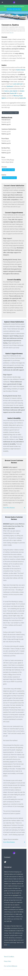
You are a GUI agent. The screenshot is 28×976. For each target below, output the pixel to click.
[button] (14, 507)
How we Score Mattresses (10, 966)
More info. (11, 32)
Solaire (22, 91)
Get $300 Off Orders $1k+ (14, 9)
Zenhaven (10, 86)
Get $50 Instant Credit (8, 169)
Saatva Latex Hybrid (10, 91)
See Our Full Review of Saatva (10, 112)
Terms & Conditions (9, 956)
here (8, 944)
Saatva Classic (20, 70)
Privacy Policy (7, 961)
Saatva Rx (23, 98)
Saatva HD (13, 93)
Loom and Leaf (17, 84)
